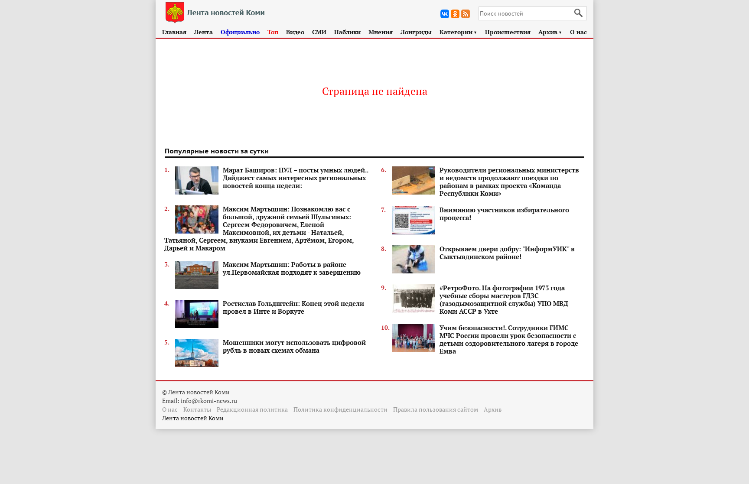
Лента (203, 32)
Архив (550, 32)
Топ (272, 32)
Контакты (197, 409)
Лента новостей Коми (193, 418)
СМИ (319, 32)
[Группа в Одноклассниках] (455, 14)
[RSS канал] (465, 14)
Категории (458, 32)
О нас (578, 32)
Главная (174, 32)
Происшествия (508, 32)
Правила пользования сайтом (435, 409)
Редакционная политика (252, 409)
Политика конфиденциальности (340, 409)
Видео (295, 32)
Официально (240, 32)
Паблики (347, 32)
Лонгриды (416, 32)
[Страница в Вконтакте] (444, 14)
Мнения (380, 32)
